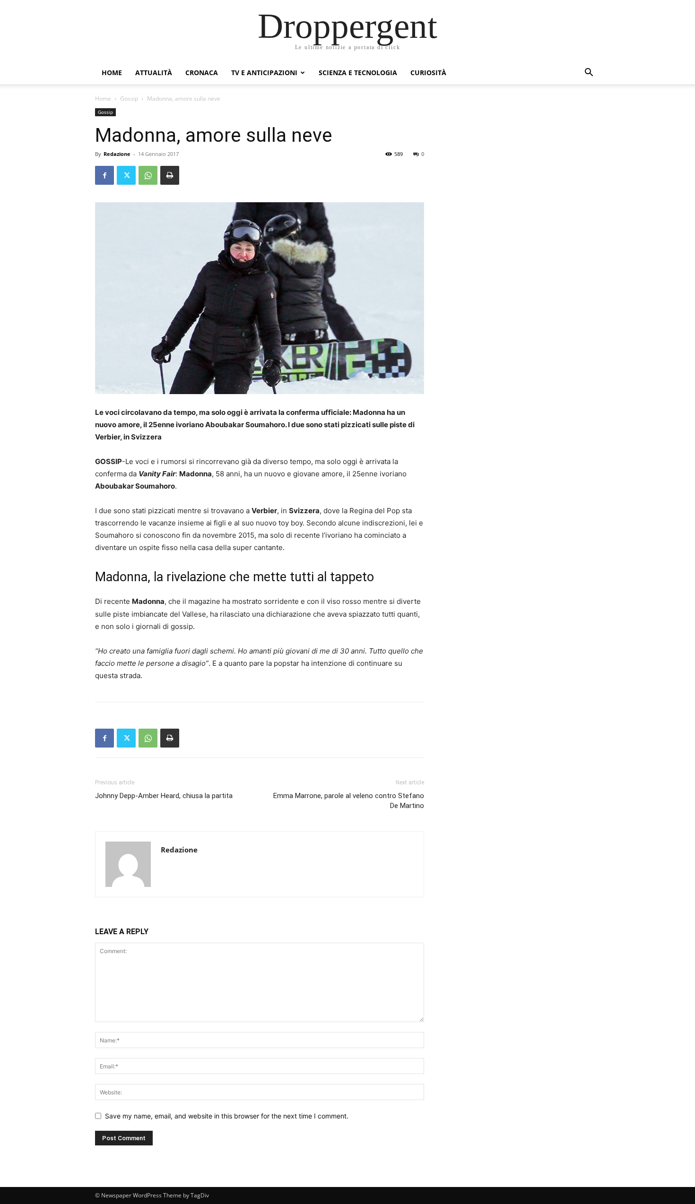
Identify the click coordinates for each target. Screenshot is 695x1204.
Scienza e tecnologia (358, 72)
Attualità (153, 72)
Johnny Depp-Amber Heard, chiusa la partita (164, 795)
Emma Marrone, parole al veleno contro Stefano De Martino (348, 800)
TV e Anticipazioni (264, 72)
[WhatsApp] (148, 175)
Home (112, 72)
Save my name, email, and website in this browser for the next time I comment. (226, 1116)
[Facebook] (104, 175)
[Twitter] (126, 175)
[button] (588, 73)
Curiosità (428, 72)
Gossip (129, 99)
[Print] (169, 175)
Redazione (117, 153)
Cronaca (201, 72)
